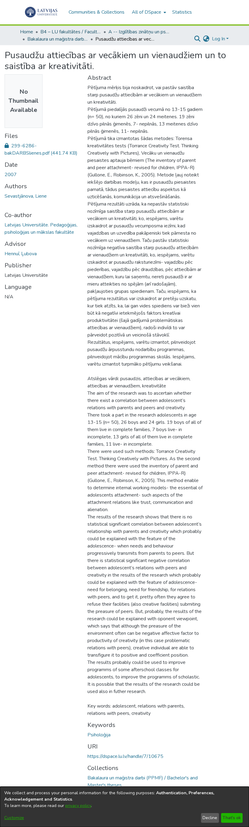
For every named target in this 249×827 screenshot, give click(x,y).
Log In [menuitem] (218, 38)
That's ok (232, 818)
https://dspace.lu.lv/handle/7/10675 (125, 756)
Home (26, 31)
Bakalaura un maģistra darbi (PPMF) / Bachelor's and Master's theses (57, 39)
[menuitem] (148, 12)
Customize (14, 818)
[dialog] (124, 807)
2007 (11, 174)
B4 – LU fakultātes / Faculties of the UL (70, 31)
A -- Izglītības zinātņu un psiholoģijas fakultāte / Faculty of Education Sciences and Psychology (138, 31)
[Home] (41, 12)
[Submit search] (197, 38)
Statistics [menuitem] (182, 12)
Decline (210, 818)
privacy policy (78, 806)
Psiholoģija (99, 735)
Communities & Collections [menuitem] (96, 12)
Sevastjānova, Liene (26, 196)
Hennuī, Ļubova (21, 253)
